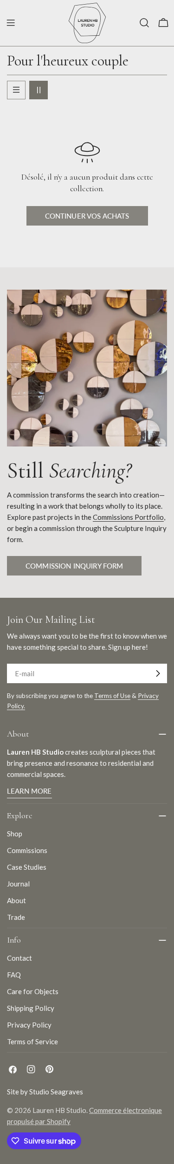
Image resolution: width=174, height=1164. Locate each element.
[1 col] (16, 90)
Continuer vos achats (87, 216)
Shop (14, 833)
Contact (19, 958)
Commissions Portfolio (128, 517)
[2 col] (38, 90)
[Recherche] (144, 22)
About (16, 900)
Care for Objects (32, 991)
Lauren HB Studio (59, 1110)
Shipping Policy (30, 1008)
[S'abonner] (157, 673)
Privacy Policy (29, 1025)
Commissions (27, 850)
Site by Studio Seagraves (45, 1091)
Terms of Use (112, 695)
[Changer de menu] (10, 22)
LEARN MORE (29, 791)
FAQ (14, 974)
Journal (18, 883)
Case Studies (26, 867)
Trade (16, 917)
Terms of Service (32, 1041)
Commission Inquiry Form (74, 566)
